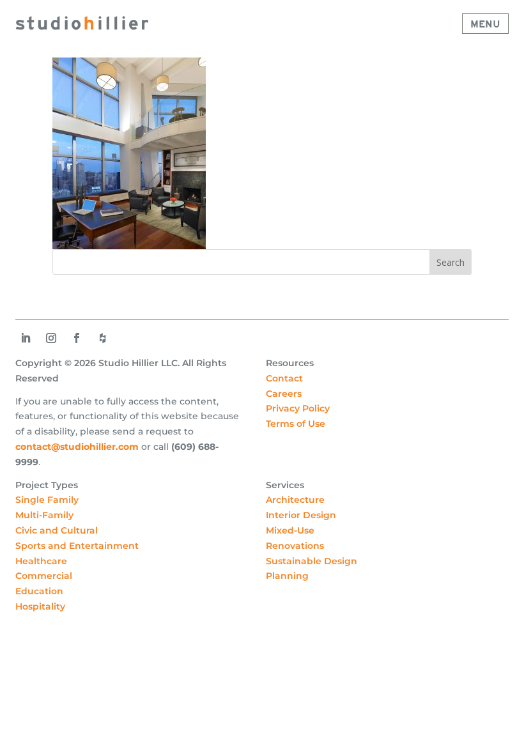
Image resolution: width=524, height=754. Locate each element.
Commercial (43, 575)
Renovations (295, 545)
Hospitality (40, 606)
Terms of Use (295, 423)
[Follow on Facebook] (76, 338)
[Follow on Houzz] (102, 338)
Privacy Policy (298, 408)
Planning (287, 575)
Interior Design (301, 515)
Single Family (47, 499)
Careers (284, 393)
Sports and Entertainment (77, 545)
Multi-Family (44, 515)
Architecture (295, 499)
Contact (284, 378)
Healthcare (41, 561)
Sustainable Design (311, 561)
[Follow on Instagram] (51, 338)
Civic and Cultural (56, 530)
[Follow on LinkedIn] (25, 338)
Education (39, 591)
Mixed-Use (290, 530)
